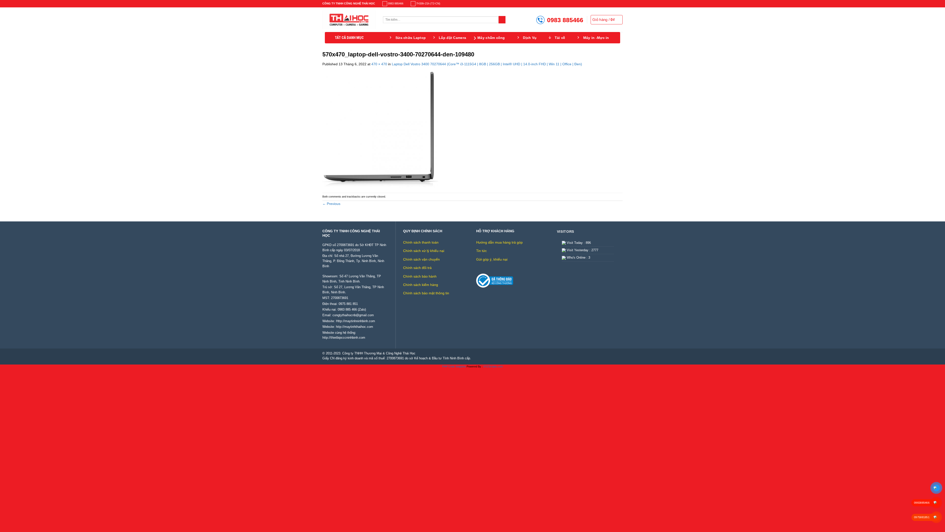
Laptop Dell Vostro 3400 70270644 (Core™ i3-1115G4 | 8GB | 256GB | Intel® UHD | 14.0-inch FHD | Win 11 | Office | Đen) (487, 64)
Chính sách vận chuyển (421, 259)
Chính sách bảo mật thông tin (426, 293)
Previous (331, 204)
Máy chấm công (491, 38)
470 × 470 (379, 64)
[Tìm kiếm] (502, 19)
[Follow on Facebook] (608, 3)
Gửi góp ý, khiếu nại (491, 259)
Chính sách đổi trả (417, 268)
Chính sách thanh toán (421, 242)
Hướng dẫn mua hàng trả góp (499, 242)
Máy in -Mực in (596, 38)
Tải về (560, 38)
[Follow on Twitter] (616, 3)
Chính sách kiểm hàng (420, 285)
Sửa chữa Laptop (410, 38)
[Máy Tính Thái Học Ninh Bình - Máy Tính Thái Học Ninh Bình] (349, 19)
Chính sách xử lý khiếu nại (423, 251)
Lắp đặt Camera (452, 38)
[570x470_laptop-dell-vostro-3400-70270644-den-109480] (380, 130)
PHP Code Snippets (454, 366)
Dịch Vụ (529, 38)
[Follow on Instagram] (612, 3)
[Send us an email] (620, 3)
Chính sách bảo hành (420, 276)
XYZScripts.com (493, 366)
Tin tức (481, 251)
